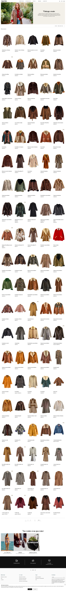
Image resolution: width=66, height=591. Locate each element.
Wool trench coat (31, 464)
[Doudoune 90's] (20, 430)
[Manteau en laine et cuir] (33, 405)
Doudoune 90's (17, 440)
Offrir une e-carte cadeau (23, 581)
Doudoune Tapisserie (19, 294)
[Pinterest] (33, 570)
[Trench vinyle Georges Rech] (7, 88)
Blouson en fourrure (31, 98)
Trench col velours (5, 391)
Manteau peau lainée (6, 195)
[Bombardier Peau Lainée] (46, 88)
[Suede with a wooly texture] (46, 502)
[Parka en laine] (58, 235)
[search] (60, 1)
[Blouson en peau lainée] (33, 260)
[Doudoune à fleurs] (7, 308)
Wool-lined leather (56, 512)
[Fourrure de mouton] (58, 64)
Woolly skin (17, 512)
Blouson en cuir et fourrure (33, 146)
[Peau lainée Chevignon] (20, 136)
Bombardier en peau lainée (45, 195)
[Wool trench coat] (33, 454)
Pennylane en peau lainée (45, 245)
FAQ (1, 578)
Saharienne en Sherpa (6, 50)
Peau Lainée (55, 98)
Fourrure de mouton (57, 74)
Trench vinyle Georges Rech (7, 98)
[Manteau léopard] (20, 405)
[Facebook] (31, 570)
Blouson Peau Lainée (57, 146)
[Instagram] (35, 570)
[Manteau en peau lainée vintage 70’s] (46, 209)
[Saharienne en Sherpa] (7, 40)
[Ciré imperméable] (33, 430)
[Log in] (62, 1)
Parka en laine (56, 245)
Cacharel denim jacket (57, 440)
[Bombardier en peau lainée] (46, 185)
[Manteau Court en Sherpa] (20, 40)
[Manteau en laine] (46, 405)
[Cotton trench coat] (58, 454)
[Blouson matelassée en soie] (33, 40)
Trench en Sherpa (18, 98)
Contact (2, 579)
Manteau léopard (18, 415)
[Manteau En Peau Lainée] (46, 308)
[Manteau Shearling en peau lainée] (58, 209)
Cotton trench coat (56, 464)
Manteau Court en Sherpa (19, 50)
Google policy (21, 587)
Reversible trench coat (6, 464)
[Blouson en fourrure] (33, 88)
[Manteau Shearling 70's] (20, 161)
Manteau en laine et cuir (32, 415)
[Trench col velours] (7, 381)
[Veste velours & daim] (20, 112)
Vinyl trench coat (18, 488)
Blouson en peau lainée (32, 270)
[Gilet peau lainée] (7, 112)
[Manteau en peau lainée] (46, 260)
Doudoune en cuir (5, 343)
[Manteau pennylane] (7, 405)
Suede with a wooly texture (45, 512)
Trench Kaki (17, 343)
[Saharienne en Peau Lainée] (58, 112)
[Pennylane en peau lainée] (46, 235)
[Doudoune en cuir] (7, 333)
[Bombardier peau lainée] (46, 430)
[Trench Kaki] (20, 333)
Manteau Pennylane (31, 122)
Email (53, 577)
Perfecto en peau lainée (6, 294)
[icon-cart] (64, 1)
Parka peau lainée (31, 74)
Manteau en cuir (5, 440)
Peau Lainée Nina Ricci (44, 122)
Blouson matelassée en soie (33, 50)
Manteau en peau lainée (44, 270)
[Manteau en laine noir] (33, 209)
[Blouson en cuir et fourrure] (33, 136)
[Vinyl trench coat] (20, 478)
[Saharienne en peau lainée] (7, 209)
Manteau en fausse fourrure (58, 415)
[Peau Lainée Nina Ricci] (46, 112)
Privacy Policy (16, 587)
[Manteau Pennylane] (33, 112)
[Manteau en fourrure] (58, 161)
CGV (36, 579)
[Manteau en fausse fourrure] (58, 405)
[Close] (65, 584)
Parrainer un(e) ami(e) (22, 578)
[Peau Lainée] (58, 88)
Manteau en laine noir (32, 219)
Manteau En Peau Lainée (44, 318)
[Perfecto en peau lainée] (7, 284)
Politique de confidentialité (39, 578)
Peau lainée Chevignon (19, 146)
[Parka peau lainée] (33, 64)
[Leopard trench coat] (46, 454)
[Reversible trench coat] (7, 454)
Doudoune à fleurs (5, 318)
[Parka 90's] (58, 381)
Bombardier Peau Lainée (45, 98)
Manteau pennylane (5, 415)
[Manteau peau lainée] (7, 185)
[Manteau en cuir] (7, 430)
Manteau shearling (5, 74)
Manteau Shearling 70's (19, 171)
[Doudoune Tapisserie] (20, 284)
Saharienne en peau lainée (7, 219)
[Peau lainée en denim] (20, 64)
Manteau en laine (43, 415)
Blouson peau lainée (57, 50)
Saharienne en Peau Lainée (58, 122)
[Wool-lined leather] (58, 502)
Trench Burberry (31, 318)
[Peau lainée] (46, 40)
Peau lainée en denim (19, 74)
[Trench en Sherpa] (20, 88)
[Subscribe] (64, 577)
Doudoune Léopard (18, 270)
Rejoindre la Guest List (22, 579)
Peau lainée (42, 50)
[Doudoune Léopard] (20, 260)
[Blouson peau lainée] (58, 40)
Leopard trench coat (44, 464)
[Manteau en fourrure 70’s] (20, 235)
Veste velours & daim (18, 122)
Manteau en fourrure (57, 171)
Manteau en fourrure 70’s (19, 245)
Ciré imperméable (31, 440)
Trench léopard (56, 367)
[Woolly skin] (33, 502)
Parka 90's (55, 391)
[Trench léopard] (58, 357)
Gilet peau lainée (5, 122)
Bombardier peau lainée (44, 440)
